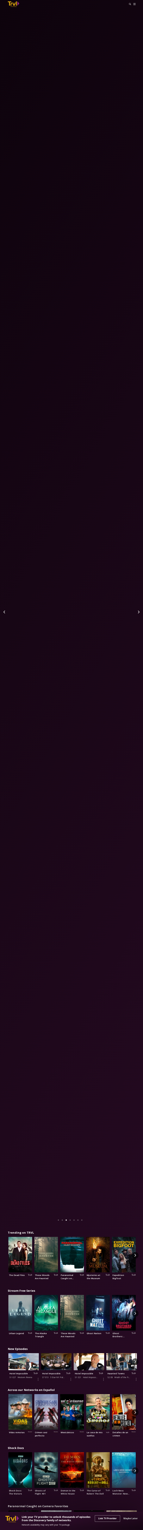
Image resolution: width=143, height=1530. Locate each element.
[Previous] (4, 612)
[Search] (129, 4)
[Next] (138, 612)
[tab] (58, 1220)
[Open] (134, 4)
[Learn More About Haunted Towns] (136, 1379)
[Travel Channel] (15, 4)
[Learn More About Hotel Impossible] (38, 1379)
